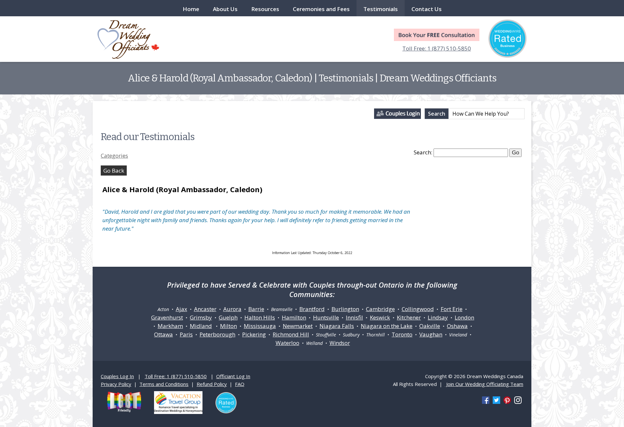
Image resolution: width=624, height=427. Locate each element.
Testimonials (380, 9)
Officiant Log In (233, 376)
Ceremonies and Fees (321, 9)
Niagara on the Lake (386, 326)
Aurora (232, 309)
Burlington (345, 309)
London (464, 317)
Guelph (228, 317)
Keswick (380, 317)
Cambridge (380, 309)
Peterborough (217, 334)
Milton (228, 326)
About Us (225, 9)
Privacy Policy (116, 384)
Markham (170, 326)
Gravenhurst (167, 317)
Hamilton (294, 317)
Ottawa (163, 334)
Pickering (254, 334)
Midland (201, 326)
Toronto (402, 334)
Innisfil (354, 317)
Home (191, 9)
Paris (186, 334)
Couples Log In (117, 376)
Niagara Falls (336, 326)
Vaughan (430, 334)
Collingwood (418, 309)
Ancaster (205, 309)
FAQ (239, 384)
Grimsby (201, 317)
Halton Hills (259, 317)
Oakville (429, 326)
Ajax (181, 309)
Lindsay (438, 317)
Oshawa (457, 326)
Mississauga (260, 326)
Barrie (256, 309)
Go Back (113, 170)
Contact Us (426, 9)
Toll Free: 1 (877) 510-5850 (436, 48)
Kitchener (409, 317)
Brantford (312, 309)
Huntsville (326, 317)
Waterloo (287, 343)
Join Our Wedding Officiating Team (484, 384)
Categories (114, 155)
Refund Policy (212, 384)
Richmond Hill (291, 334)
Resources (265, 9)
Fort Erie (451, 309)
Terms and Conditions (163, 384)
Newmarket (298, 326)
